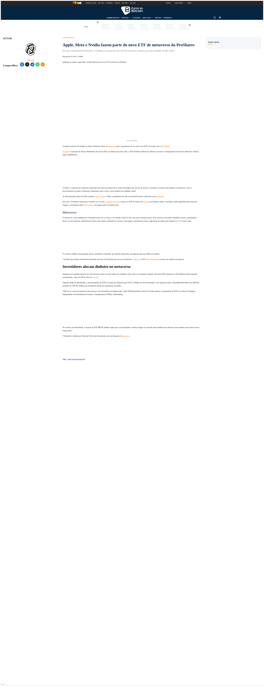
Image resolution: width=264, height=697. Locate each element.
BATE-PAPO (179, 3)
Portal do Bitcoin (132, 10)
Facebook (160, 196)
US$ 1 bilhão (89, 205)
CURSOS (117, 3)
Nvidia (102, 196)
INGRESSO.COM (90, 3)
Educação (147, 18)
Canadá (95, 277)
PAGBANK (109, 3)
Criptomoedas (68, 38)
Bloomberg (165, 146)
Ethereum (167, 18)
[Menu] (219, 17)
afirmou (137, 259)
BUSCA (168, 3)
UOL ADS (133, 3)
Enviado (66, 152)
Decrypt (30, 60)
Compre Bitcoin (112, 18)
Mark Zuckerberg (152, 259)
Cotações (137, 18)
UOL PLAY (125, 3)
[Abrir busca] (214, 17)
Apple (97, 196)
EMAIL (189, 3)
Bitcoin (158, 18)
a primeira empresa (112, 202)
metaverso (112, 146)
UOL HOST (101, 3)
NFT (178, 221)
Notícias (124, 18)
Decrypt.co (126, 336)
